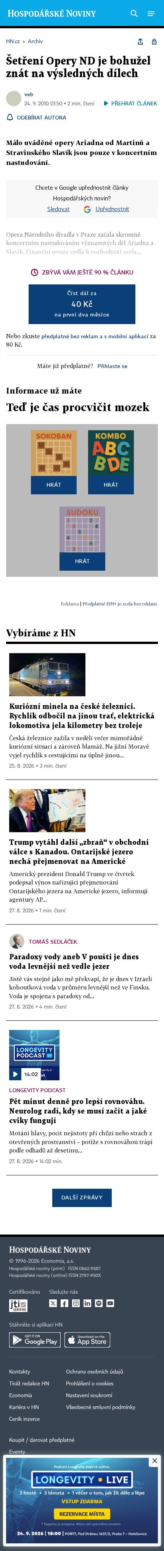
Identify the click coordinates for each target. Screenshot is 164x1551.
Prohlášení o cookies (89, 1383)
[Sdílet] (140, 41)
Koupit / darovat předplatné (41, 1440)
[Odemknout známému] (154, 41)
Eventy (17, 1452)
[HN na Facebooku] (64, 1303)
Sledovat (58, 209)
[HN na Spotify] (99, 1303)
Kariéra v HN (24, 1407)
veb (28, 94)
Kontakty (19, 1372)
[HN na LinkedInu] (87, 1303)
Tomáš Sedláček (53, 941)
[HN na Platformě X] (53, 1303)
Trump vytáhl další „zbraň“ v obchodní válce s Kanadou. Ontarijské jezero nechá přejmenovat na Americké (79, 852)
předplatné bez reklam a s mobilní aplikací (95, 336)
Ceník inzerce (24, 1419)
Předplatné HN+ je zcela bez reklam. (120, 604)
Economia (20, 1395)
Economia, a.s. (57, 1261)
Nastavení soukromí (89, 1395)
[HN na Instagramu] (76, 1303)
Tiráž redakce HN (29, 1383)
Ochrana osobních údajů (94, 1372)
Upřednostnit (112, 209)
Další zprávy (81, 1197)
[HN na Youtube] (110, 1303)
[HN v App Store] (87, 1340)
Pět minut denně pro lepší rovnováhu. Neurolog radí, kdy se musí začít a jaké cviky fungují (78, 1111)
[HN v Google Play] (35, 1340)
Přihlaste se (112, 366)
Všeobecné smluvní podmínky (100, 1407)
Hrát (54, 484)
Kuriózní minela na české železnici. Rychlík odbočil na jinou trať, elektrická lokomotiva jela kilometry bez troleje (81, 716)
